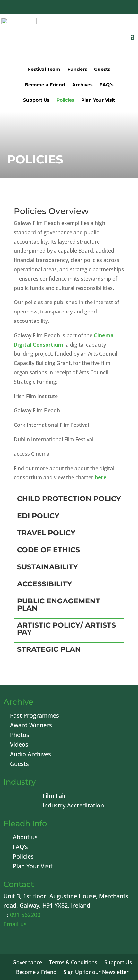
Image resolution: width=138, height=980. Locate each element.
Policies (65, 100)
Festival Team (44, 69)
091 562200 (25, 915)
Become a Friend (45, 85)
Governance (27, 963)
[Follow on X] (79, 8)
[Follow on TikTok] (125, 8)
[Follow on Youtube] (94, 8)
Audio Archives (30, 755)
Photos (19, 736)
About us (25, 838)
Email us (15, 924)
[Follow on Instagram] (109, 8)
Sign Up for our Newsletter (96, 972)
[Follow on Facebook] (63, 8)
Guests (102, 69)
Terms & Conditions (73, 963)
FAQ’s (106, 85)
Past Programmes (34, 716)
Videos (19, 745)
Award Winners (31, 726)
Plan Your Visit (98, 100)
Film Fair (54, 796)
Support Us (36, 100)
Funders (77, 69)
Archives (82, 85)
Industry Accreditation (73, 806)
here (101, 477)
